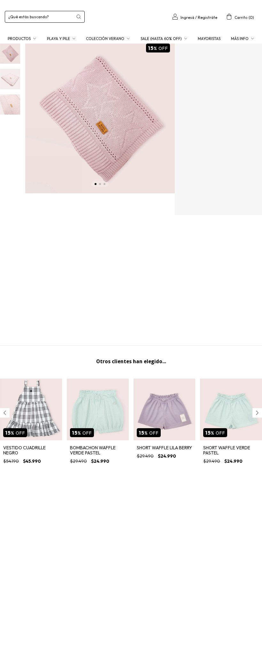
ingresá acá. (191, 639)
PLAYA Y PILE (59, 38)
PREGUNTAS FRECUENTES (115, 555)
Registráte (207, 17)
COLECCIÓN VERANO (105, 38)
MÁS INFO (240, 38)
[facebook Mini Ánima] (28, 549)
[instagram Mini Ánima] (11, 549)
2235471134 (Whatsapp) (206, 520)
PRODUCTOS (20, 38)
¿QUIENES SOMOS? (109, 521)
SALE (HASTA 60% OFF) (162, 38)
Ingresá (187, 17)
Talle (186, 148)
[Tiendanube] (131, 653)
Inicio (184, 58)
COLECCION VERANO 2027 (211, 58)
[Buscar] (78, 16)
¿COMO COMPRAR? (110, 532)
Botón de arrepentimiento (227, 639)
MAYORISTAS (209, 38)
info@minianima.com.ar (206, 532)
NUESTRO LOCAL (107, 543)
